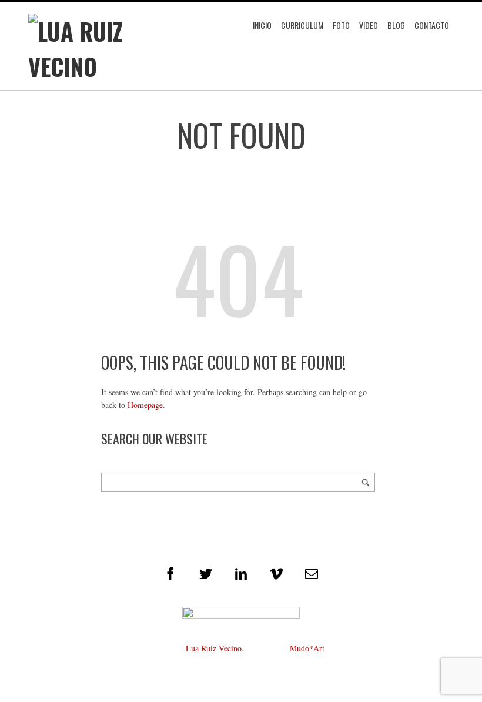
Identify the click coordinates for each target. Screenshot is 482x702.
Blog (396, 25)
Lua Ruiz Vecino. (215, 648)
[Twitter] (205, 574)
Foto (341, 25)
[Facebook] (170, 574)
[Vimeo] (276, 574)
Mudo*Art (307, 648)
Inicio (262, 25)
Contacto (431, 25)
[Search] (365, 482)
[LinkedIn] (241, 574)
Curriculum (302, 25)
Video (368, 25)
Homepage (145, 404)
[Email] (311, 574)
